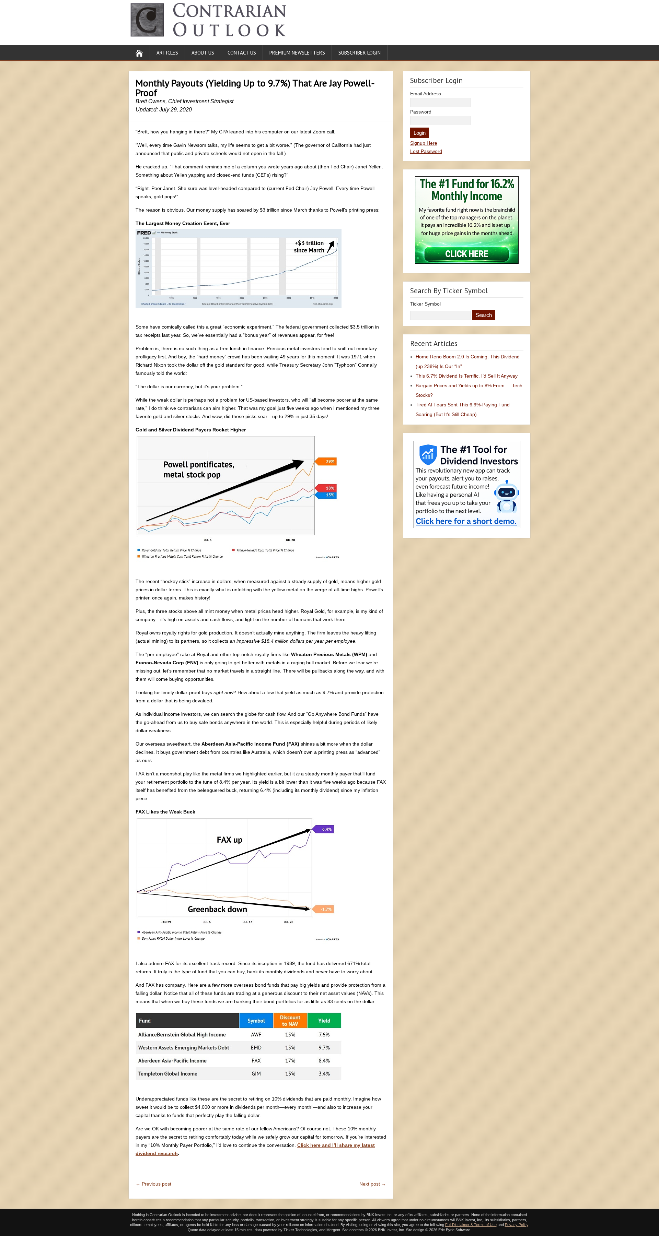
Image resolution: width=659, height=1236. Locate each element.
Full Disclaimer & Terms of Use (471, 1225)
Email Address (425, 93)
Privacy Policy (516, 1225)
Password (420, 112)
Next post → (372, 1184)
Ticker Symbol (425, 304)
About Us (203, 52)
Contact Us (242, 52)
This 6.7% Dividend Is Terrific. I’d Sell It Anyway (467, 376)
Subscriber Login (359, 52)
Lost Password (426, 151)
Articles (167, 52)
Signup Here (423, 143)
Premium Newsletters (297, 52)
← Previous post (153, 1184)
